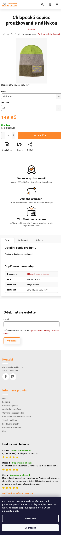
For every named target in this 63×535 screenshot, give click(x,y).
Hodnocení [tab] (23, 240)
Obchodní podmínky (11, 409)
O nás (4, 398)
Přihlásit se (11, 340)
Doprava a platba (10, 405)
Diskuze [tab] (39, 240)
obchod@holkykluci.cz (12, 367)
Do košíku (41, 135)
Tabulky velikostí (10, 420)
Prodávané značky (10, 423)
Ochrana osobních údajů (13, 413)
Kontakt (6, 402)
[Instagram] (13, 376)
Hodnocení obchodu (11, 427)
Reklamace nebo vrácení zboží (16, 416)
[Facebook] (5, 376)
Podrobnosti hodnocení (49, 34)
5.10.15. (31, 29)
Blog (4, 431)
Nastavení (30, 518)
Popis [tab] (8, 240)
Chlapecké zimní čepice (38, 274)
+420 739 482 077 (10, 370)
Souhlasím (30, 527)
